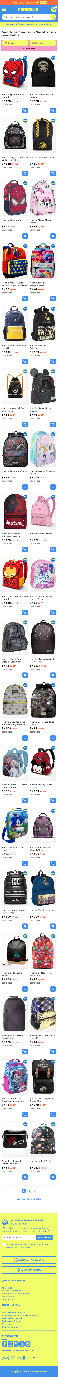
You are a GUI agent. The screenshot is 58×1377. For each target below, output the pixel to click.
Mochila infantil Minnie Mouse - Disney (41, 597)
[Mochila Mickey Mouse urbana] (43, 763)
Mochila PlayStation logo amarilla (14, 347)
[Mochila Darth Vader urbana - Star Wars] (15, 637)
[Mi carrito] (54, 9)
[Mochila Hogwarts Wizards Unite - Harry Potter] (15, 135)
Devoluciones (9, 1296)
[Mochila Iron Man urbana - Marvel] (15, 574)
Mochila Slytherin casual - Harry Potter (42, 660)
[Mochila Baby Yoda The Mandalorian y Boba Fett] (15, 700)
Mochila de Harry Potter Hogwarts (42, 95)
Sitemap (6, 1324)
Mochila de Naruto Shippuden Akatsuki (11, 535)
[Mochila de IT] (15, 951)
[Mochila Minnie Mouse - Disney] (43, 198)
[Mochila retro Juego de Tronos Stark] (43, 1076)
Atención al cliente (31, 1259)
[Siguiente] (35, 1190)
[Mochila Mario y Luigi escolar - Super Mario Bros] (15, 261)
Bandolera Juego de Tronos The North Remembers (12, 1162)
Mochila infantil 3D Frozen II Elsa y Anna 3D (14, 786)
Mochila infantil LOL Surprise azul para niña (13, 1099)
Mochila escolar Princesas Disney (42, 472)
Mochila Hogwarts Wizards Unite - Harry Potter (15, 158)
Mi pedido (7, 1287)
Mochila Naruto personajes (43, 910)
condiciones (46, 1244)
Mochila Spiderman (11, 220)
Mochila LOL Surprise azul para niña (42, 1037)
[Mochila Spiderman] (15, 198)
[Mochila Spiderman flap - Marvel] (15, 73)
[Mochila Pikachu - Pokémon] (43, 323)
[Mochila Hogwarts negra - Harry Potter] (15, 888)
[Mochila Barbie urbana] (43, 512)
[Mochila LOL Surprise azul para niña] (43, 1014)
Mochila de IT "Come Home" (12, 974)
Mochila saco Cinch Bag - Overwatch (14, 409)
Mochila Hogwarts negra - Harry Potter (14, 911)
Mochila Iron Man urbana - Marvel (15, 597)
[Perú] (4, 1344)
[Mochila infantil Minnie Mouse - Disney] (43, 574)
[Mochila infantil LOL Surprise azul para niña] (15, 1076)
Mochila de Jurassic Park (42, 157)
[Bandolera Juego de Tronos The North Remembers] (15, 1139)
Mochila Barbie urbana (41, 533)
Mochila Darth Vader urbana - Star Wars (12, 660)
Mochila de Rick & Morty (42, 1161)
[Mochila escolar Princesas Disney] (43, 449)
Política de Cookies (12, 1321)
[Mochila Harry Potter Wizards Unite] (43, 825)
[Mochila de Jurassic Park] (43, 135)
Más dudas (7, 1299)
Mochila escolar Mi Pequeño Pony (39, 284)
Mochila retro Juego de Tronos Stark (41, 1099)
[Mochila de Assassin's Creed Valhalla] (15, 1014)
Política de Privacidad (13, 1318)
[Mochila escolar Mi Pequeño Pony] (43, 261)
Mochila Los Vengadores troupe (42, 723)
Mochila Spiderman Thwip (14, 471)
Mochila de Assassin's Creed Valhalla (12, 1037)
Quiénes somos (10, 1327)
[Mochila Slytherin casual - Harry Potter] (43, 637)
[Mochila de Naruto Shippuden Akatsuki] (15, 512)
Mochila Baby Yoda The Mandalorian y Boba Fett (14, 723)
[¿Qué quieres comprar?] (4, 9)
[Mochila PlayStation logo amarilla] (15, 323)
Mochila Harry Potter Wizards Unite (40, 848)
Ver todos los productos (29, 1199)
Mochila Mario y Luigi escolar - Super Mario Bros (15, 284)
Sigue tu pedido (31, 1269)
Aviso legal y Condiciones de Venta (20, 1315)
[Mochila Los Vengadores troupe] (43, 700)
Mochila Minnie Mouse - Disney (41, 221)
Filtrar (11, 43)
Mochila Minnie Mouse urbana (40, 409)
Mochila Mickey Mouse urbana (41, 786)
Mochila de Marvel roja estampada (41, 974)
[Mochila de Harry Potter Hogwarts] (43, 73)
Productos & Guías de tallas (16, 1293)
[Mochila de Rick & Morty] (43, 1139)
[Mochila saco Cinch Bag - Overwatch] (15, 386)
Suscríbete (45, 1237)
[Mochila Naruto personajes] (43, 888)
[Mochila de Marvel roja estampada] (43, 951)
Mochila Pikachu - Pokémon (38, 347)
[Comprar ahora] (25, 110)
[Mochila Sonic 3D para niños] (15, 825)
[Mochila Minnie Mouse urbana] (43, 386)
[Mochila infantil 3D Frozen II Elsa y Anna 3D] (15, 763)
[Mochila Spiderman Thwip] (15, 449)
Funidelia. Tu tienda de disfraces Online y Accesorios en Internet (28, 9)
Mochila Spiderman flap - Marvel (14, 95)
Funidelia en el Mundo (13, 1312)
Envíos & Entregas (11, 1290)
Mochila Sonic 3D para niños (13, 848)
